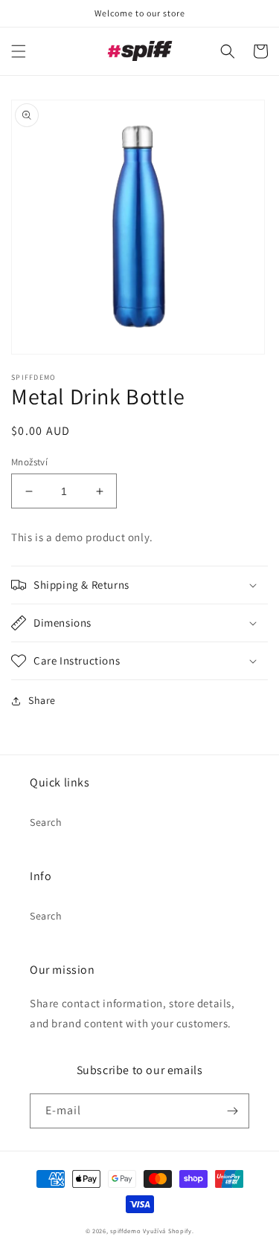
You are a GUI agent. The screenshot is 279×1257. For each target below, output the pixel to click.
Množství (29, 462)
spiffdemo (125, 1231)
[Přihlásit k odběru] (232, 1110)
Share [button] (42, 700)
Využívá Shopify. (168, 1231)
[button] (18, 51)
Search (46, 822)
